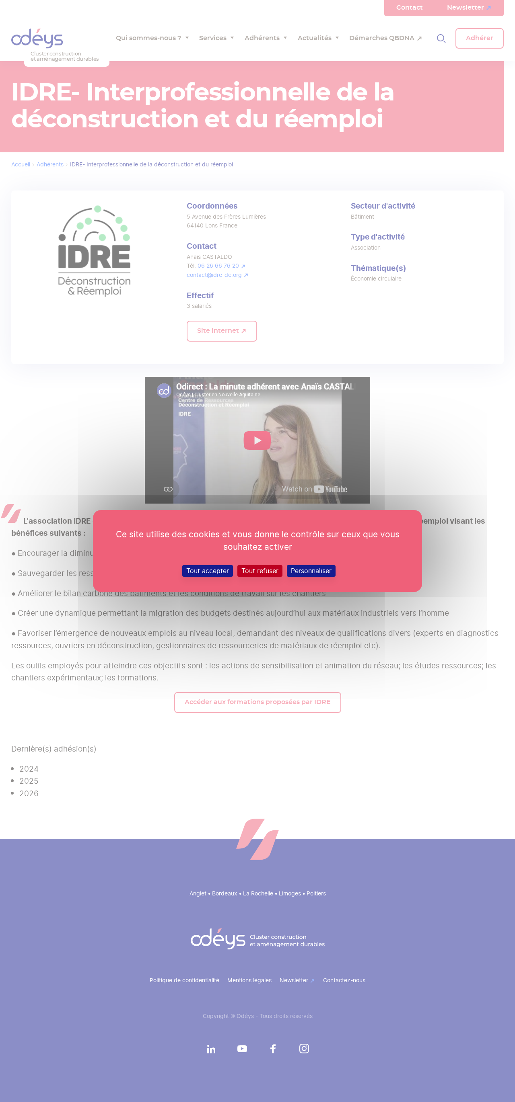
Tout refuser (259, 571)
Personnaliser (311, 571)
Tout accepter (207, 571)
